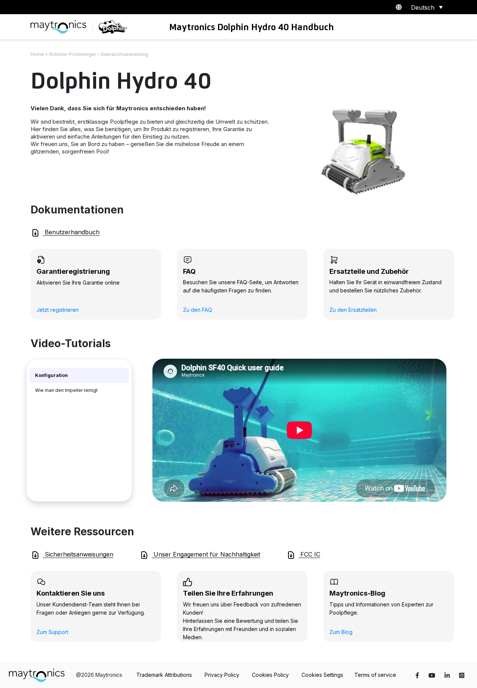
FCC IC (309, 554)
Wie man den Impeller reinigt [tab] (66, 390)
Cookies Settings (322, 675)
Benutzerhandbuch (71, 232)
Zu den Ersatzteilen (353, 310)
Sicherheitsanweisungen (78, 554)
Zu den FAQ (197, 310)
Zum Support (52, 632)
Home (37, 54)
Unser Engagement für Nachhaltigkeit (206, 554)
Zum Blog (341, 632)
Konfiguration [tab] (51, 375)
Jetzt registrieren (58, 310)
